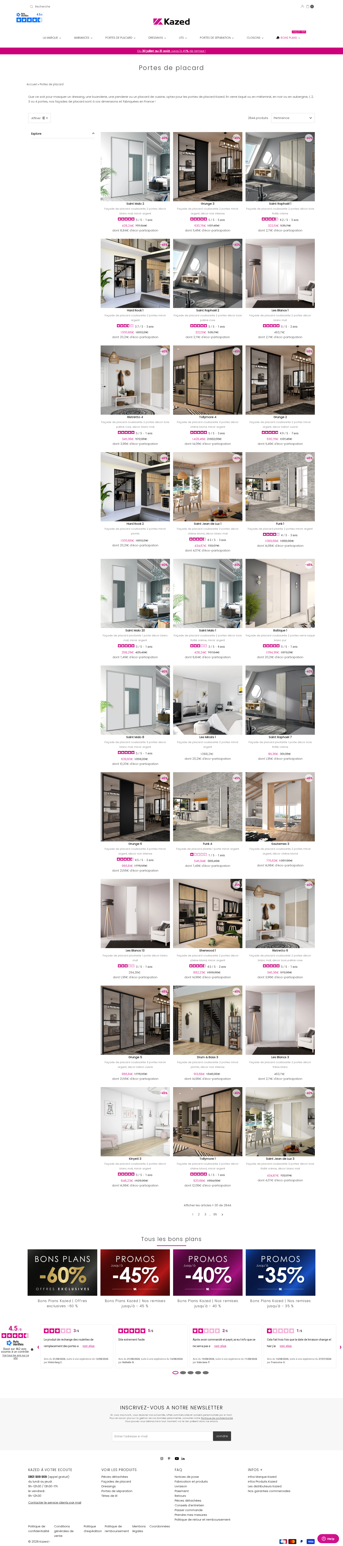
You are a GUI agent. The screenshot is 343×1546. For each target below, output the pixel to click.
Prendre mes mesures (191, 1515)
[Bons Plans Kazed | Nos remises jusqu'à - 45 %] (135, 1272)
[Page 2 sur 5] (183, 1372)
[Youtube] (177, 1458)
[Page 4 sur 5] (198, 1372)
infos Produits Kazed (262, 1481)
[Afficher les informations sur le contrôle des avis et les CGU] (32, 1349)
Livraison (181, 1486)
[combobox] (75, 7)
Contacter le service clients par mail (54, 1502)
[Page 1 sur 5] (175, 1372)
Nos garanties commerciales (269, 1491)
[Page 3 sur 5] (191, 1372)
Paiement (182, 1491)
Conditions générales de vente (64, 1531)
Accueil (32, 84)
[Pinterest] (169, 1458)
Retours (180, 1496)
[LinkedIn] (183, 1459)
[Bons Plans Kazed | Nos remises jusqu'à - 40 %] (208, 1272)
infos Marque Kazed (262, 1477)
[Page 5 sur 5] (206, 1372)
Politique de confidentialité (217, 1418)
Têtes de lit (109, 1496)
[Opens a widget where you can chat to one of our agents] (328, 1539)
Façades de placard (116, 1481)
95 (215, 1214)
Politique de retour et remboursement (202, 1519)
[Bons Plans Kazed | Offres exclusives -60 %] (62, 1272)
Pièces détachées (114, 1477)
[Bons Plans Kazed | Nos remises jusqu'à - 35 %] (280, 1272)
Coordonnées (159, 1526)
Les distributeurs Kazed (264, 1486)
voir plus (89, 1345)
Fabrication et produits (191, 1481)
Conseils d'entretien (189, 1505)
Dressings (108, 1486)
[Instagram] (161, 1458)
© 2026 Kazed (38, 1541)
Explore (36, 133)
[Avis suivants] (340, 1346)
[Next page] (222, 1214)
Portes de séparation (116, 1491)
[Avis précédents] (37, 1346)
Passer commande (189, 1510)
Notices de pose (187, 1477)
